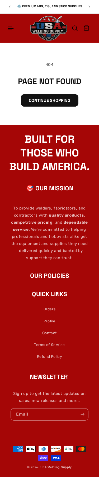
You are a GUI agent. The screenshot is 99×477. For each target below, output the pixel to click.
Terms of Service (49, 345)
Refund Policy (49, 356)
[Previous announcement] (10, 7)
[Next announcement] (89, 7)
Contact (49, 333)
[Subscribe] (82, 414)
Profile (49, 321)
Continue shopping (49, 100)
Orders (50, 309)
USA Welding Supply (56, 467)
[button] (10, 28)
